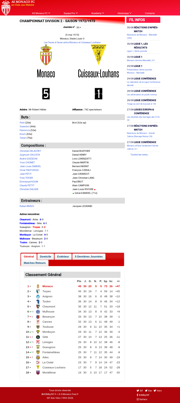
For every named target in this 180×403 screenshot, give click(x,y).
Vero (159, 390)
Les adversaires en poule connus (142, 94)
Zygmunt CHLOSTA (30, 154)
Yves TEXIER (26, 177)
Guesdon (24, 126)
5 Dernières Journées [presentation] (89, 256)
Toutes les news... (139, 154)
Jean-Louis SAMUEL (30, 166)
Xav (150, 390)
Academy (96, 13)
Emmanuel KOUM (29, 181)
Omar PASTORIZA (29, 170)
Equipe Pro (70, 13)
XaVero (143, 399)
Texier (23, 137)
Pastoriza (25, 130)
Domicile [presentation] (45, 256)
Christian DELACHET (30, 150)
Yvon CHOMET (27, 162)
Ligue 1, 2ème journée (137, 51)
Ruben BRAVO (27, 206)
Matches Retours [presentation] (35, 262)
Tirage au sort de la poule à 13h (141, 104)
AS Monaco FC (40, 13)
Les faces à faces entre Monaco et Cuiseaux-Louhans (72, 42)
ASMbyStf (143, 395)
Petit (22, 122)
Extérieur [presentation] (63, 256)
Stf (141, 390)
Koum (23, 134)
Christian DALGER (29, 189)
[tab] (29, 257)
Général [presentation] (29, 256)
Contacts (150, 13)
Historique (123, 13)
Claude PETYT (27, 185)
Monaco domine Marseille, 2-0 (141, 60)
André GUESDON (28, 158)
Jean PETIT (26, 173)
